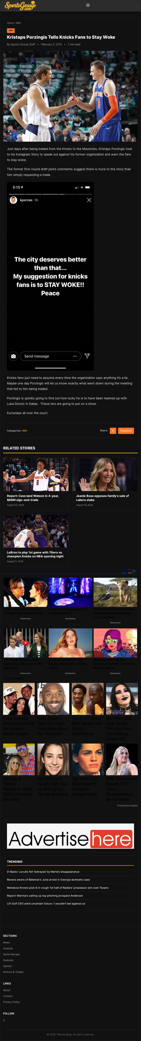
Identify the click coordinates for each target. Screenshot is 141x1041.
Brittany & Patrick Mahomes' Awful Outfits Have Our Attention (18, 789)
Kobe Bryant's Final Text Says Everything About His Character (52, 726)
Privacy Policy (11, 1001)
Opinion (7, 966)
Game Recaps (11, 954)
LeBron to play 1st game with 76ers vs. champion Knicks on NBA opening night (35, 554)
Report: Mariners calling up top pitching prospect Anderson (45, 895)
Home (10, 23)
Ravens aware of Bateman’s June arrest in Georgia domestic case (48, 879)
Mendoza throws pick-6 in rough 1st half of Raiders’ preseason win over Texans (58, 887)
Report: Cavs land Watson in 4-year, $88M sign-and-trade (33, 498)
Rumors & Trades (13, 971)
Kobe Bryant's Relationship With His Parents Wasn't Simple (19, 726)
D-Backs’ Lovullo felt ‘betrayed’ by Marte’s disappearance (43, 871)
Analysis (8, 948)
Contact (8, 996)
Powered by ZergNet (127, 805)
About (6, 990)
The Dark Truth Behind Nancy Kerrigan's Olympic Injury (85, 786)
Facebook (126, 430)
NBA (18, 23)
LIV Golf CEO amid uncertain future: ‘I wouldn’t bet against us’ (46, 903)
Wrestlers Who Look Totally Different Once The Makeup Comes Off (119, 729)
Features (8, 960)
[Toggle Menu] (88, 5)
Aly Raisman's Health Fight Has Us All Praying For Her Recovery (52, 786)
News (6, 942)
